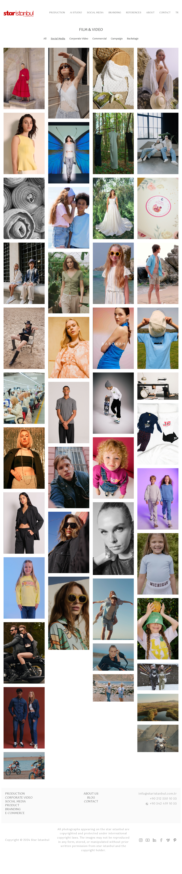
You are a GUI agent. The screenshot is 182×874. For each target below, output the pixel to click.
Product (12, 805)
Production (57, 13)
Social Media (95, 13)
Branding (114, 13)
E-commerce (15, 813)
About (150, 13)
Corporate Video (78, 39)
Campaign (117, 39)
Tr (176, 13)
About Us (91, 793)
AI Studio (76, 13)
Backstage (132, 39)
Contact (164, 13)
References (133, 13)
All (45, 39)
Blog (91, 797)
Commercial (99, 39)
